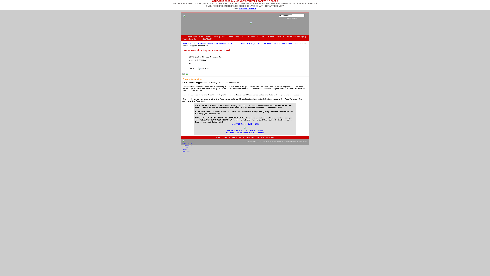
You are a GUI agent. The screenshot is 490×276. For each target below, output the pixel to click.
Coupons (270, 37)
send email (250, 137)
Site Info (260, 37)
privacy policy (238, 137)
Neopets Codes (248, 37)
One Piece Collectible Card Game (222, 43)
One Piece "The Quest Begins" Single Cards (280, 43)
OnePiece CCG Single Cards (249, 43)
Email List (280, 37)
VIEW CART (207, 39)
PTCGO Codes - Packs (230, 37)
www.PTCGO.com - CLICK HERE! (245, 124)
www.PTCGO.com (247, 8)
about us (226, 137)
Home (184, 43)
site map (260, 137)
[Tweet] (183, 74)
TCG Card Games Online (192, 37)
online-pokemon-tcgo (295, 37)
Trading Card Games (190, 39)
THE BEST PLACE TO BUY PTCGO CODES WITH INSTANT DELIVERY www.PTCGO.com (245, 131)
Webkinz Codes (212, 37)
